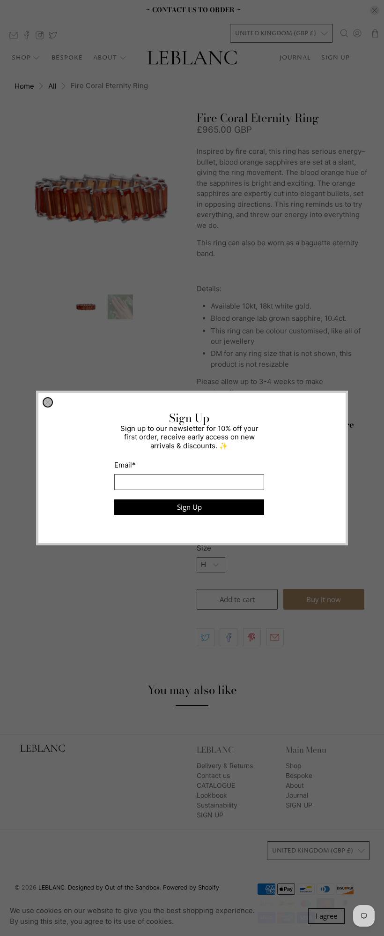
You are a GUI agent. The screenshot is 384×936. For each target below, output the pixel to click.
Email (125, 464)
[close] (47, 402)
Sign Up (189, 507)
